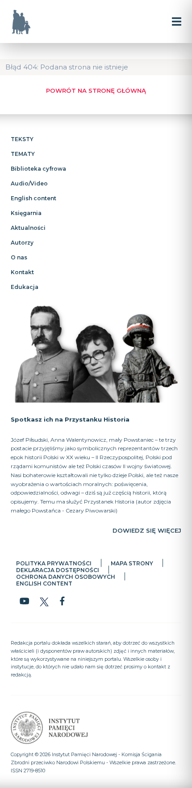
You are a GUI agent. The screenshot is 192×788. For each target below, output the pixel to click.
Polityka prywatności (54, 563)
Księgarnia (26, 213)
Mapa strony (132, 563)
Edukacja (24, 287)
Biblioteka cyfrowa (38, 168)
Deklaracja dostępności (57, 569)
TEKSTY (22, 139)
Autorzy (22, 242)
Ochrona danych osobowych (65, 576)
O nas (19, 257)
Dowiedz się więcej (147, 530)
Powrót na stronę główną (96, 90)
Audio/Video (29, 183)
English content (33, 198)
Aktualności (28, 227)
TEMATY (23, 154)
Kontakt (22, 272)
